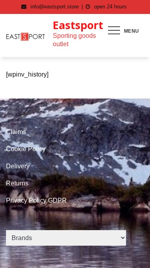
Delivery (18, 166)
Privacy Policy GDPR (36, 200)
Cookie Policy (26, 149)
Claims (16, 131)
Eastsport (78, 25)
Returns (17, 183)
